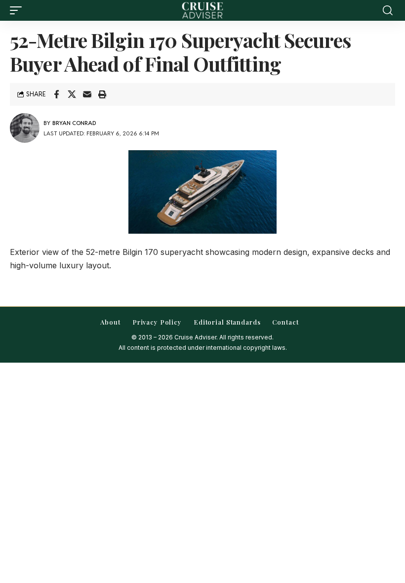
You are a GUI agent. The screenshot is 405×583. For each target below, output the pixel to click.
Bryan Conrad (74, 122)
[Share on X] (72, 94)
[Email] (87, 94)
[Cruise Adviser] (202, 10)
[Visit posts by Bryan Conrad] (25, 128)
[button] (18, 10)
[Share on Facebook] (56, 94)
